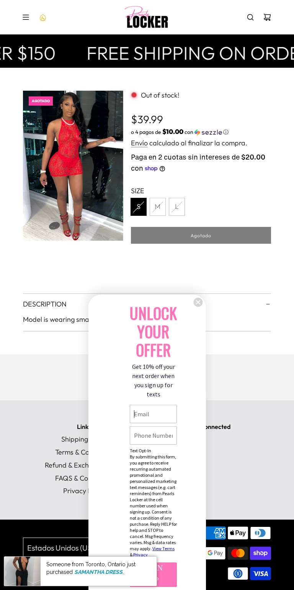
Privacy (140, 554)
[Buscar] (250, 17)
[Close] (198, 302)
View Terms (163, 548)
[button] (201, 132)
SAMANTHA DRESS (98, 572)
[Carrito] (267, 17)
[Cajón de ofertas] (42, 17)
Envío (139, 143)
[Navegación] (25, 17)
